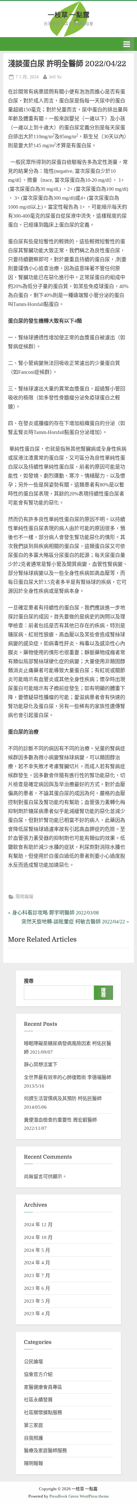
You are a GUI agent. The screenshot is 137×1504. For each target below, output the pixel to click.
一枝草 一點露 (69, 15)
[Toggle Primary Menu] (127, 44)
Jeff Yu (55, 76)
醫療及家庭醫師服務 (45, 1450)
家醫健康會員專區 (43, 1387)
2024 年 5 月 (37, 1250)
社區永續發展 (38, 1399)
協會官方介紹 (38, 1374)
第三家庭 (33, 1425)
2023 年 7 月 (37, 1275)
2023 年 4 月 (37, 1313)
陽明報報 (24, 896)
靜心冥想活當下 (40, 1064)
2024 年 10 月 (38, 1237)
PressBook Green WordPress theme (79, 1496)
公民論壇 (33, 1361)
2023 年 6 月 (37, 1288)
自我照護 (33, 1438)
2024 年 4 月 (37, 1262)
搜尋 (28, 981)
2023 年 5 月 (37, 1301)
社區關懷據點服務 (43, 1412)
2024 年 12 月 (38, 1224)
